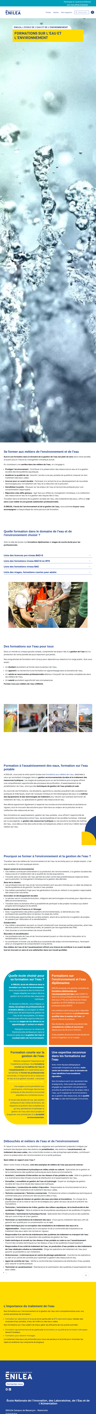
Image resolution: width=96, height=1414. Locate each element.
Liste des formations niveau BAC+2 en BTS (27, 561)
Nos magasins (66, 12)
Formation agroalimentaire (17, 1329)
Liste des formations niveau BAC (21, 566)
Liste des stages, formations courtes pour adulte (30, 572)
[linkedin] (10, 1389)
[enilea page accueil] (22, 1377)
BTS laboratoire (61, 1319)
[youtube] (7, 1389)
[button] (81, 718)
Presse (48, 12)
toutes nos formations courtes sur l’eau (26, 1081)
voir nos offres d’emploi (77, 5)
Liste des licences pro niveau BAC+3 (23, 555)
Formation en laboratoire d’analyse (21, 1319)
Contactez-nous (15, 1384)
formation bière (76, 1329)
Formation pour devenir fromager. (20, 1335)
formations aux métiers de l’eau (60, 774)
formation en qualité (55, 1329)
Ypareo (56, 12)
